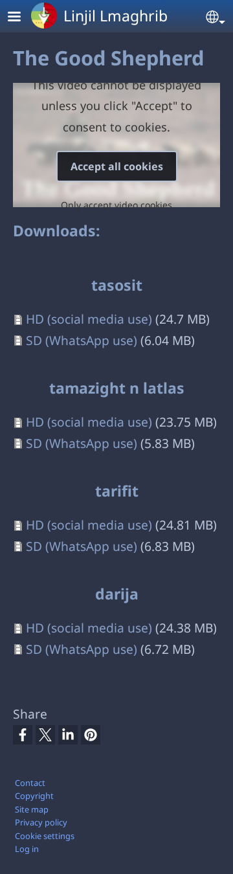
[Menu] (22, 17)
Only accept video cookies (116, 205)
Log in (27, 849)
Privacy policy (41, 822)
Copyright (34, 795)
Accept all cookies (117, 166)
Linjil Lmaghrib (115, 15)
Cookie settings (44, 836)
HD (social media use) (89, 319)
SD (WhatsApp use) (81, 340)
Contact (30, 783)
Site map (32, 809)
